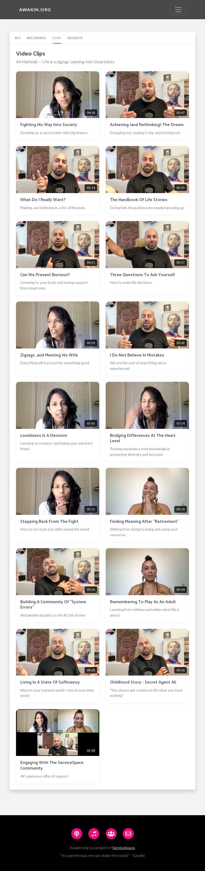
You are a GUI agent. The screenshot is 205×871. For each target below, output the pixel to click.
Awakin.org (35, 9)
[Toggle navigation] (178, 9)
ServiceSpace (123, 847)
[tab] (18, 38)
